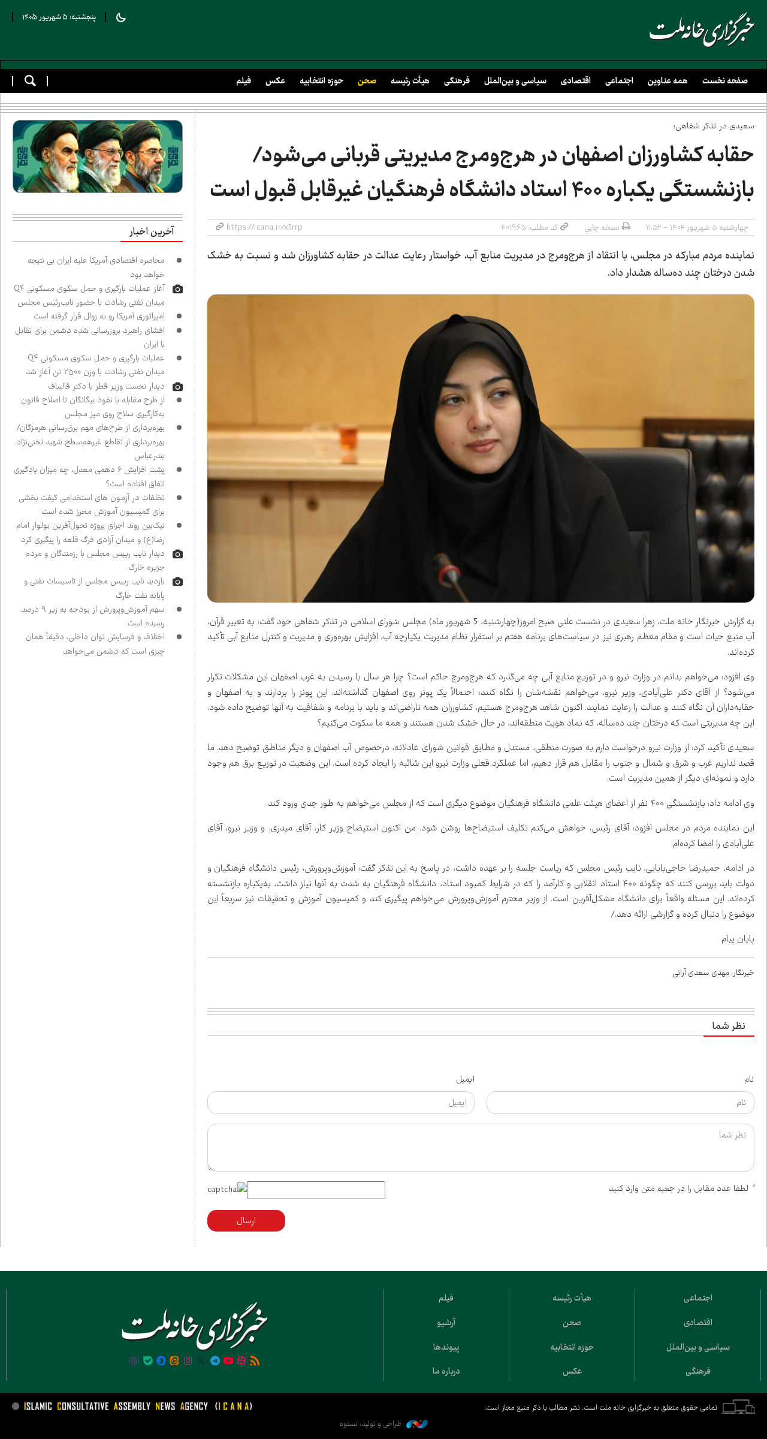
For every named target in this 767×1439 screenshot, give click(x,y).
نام (749, 1079)
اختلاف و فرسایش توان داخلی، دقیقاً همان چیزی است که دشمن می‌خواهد (95, 643)
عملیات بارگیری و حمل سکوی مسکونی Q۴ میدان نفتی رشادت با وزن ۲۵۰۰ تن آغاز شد (95, 365)
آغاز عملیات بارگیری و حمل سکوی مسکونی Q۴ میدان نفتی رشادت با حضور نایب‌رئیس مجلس (89, 295)
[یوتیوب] (228, 1361)
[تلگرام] (214, 1361)
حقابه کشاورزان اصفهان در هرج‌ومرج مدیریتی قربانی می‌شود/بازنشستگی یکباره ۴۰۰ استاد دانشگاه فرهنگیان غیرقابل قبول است (482, 172)
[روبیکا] (134, 1361)
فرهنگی (457, 81)
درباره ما (446, 1371)
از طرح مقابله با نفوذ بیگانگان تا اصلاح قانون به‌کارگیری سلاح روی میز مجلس (93, 407)
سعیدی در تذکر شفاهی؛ (714, 126)
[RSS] (255, 1361)
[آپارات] (241, 1361)
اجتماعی (619, 81)
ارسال (246, 1220)
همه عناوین (668, 81)
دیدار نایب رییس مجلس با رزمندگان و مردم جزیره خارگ (95, 560)
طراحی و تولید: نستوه (371, 1423)
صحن (367, 81)
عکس (275, 81)
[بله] (148, 1361)
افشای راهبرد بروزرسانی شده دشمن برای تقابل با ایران (90, 337)
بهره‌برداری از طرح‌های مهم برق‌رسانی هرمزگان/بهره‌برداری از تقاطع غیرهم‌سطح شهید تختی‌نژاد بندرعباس (90, 441)
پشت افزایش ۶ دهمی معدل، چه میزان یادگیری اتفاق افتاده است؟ (89, 476)
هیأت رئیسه (410, 81)
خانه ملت (702, 30)
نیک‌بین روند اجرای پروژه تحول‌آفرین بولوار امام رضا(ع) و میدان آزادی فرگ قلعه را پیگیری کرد (90, 532)
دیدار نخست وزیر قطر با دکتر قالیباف (106, 386)
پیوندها (446, 1347)
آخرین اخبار (151, 232)
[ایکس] (201, 1361)
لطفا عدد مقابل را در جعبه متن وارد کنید (681, 1188)
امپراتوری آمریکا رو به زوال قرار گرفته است (99, 316)
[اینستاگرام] (188, 1361)
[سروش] (161, 1361)
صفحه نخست (725, 81)
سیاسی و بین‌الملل (515, 81)
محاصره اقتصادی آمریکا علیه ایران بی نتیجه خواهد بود (96, 267)
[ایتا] (174, 1361)
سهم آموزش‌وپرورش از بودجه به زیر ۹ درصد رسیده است (93, 616)
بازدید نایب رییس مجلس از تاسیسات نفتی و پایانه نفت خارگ (94, 588)
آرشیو (446, 1322)
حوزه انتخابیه (321, 81)
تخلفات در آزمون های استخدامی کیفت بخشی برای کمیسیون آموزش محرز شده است (92, 504)
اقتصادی (576, 81)
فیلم (243, 81)
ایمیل (465, 1079)
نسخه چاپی (602, 227)
